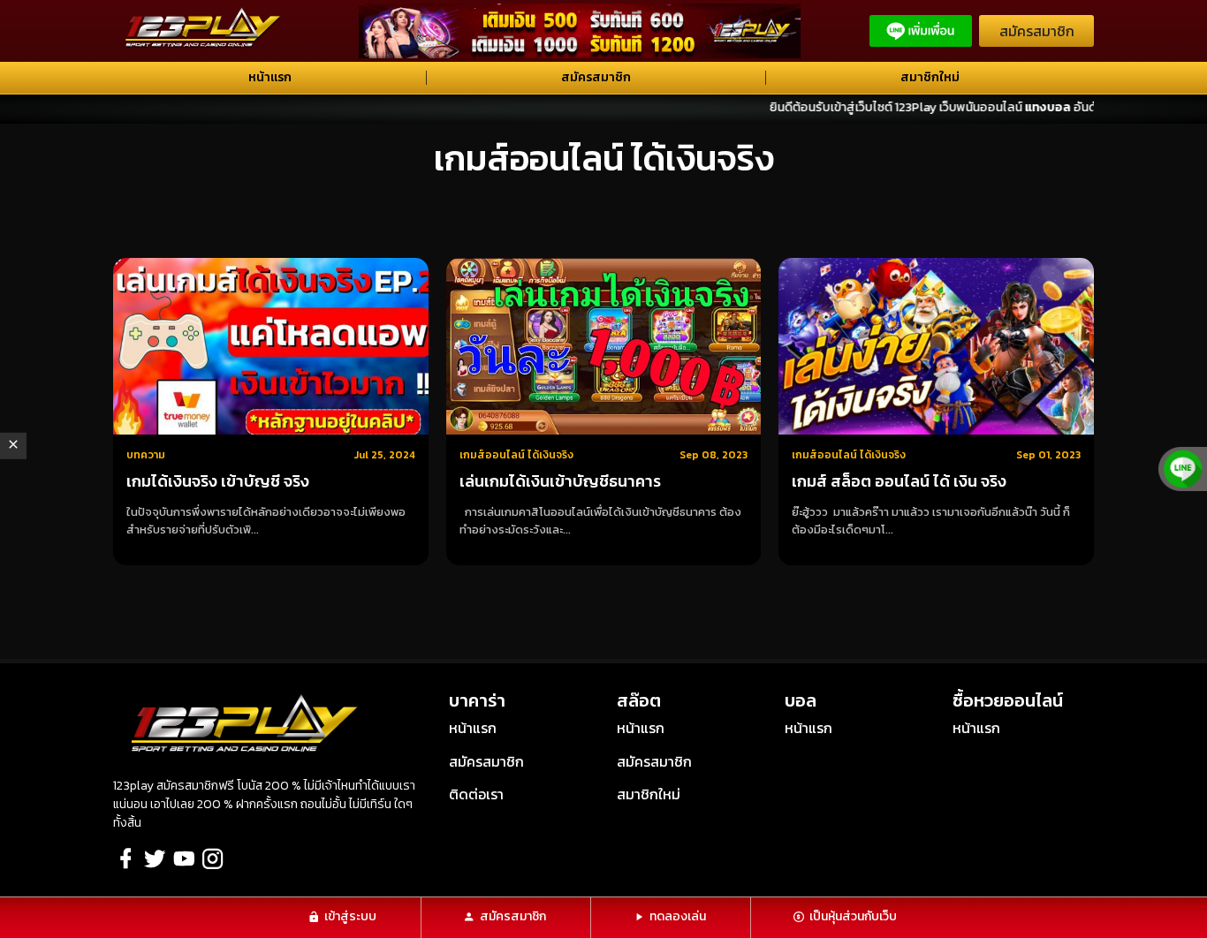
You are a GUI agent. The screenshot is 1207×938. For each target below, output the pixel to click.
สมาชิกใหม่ (930, 77)
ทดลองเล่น (677, 916)
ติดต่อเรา (476, 794)
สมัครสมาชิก (1036, 31)
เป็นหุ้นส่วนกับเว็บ (853, 916)
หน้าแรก (270, 77)
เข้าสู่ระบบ (350, 916)
